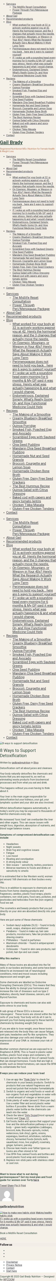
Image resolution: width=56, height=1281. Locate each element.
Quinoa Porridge (21, 87)
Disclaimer (12, 1262)
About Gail (11, 15)
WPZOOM (8, 1279)
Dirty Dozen (31, 1115)
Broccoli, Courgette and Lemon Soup (32, 108)
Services (11, 4)
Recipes (10, 78)
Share (10, 1185)
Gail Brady (11, 142)
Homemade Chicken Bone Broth (29, 111)
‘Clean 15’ (24, 1118)
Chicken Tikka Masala (24, 129)
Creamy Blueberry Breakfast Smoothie (33, 84)
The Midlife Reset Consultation (29, 6)
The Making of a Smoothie (26, 81)
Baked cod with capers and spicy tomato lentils (31, 499)
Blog (8, 21)
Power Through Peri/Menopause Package (31, 307)
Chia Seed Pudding (22, 99)
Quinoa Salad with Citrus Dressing (30, 120)
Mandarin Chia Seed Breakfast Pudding (33, 102)
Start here (11, 1271)
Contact (10, 135)
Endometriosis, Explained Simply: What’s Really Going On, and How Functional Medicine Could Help (30, 72)
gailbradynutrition (21, 762)
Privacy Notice (14, 1265)
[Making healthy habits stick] (17, 1212)
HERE (3, 1238)
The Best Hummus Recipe (26, 117)
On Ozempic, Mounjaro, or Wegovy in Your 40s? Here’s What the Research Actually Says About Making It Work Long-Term (32, 41)
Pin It (17, 1185)
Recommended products (19, 18)
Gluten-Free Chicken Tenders (28, 132)
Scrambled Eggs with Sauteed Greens (33, 96)
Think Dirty (29, 1079)
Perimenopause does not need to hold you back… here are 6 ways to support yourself (33, 51)
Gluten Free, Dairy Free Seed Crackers (33, 114)
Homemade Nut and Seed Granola (30, 105)
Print (23, 1185)
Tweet (3, 1185)
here (36, 1180)
